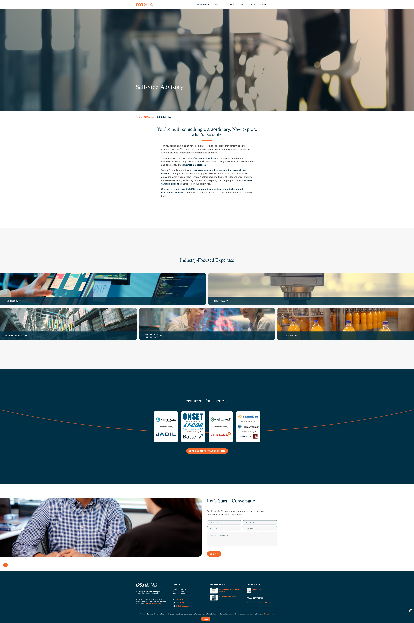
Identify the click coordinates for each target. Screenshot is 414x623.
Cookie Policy (269, 614)
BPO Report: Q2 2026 (227, 596)
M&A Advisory (149, 117)
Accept (205, 619)
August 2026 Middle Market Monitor (230, 590)
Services (139, 117)
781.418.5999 (181, 602)
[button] (411, 611)
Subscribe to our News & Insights (259, 603)
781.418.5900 (181, 599)
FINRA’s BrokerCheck (154, 603)
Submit (214, 554)
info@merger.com (184, 606)
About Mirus (257, 589)
